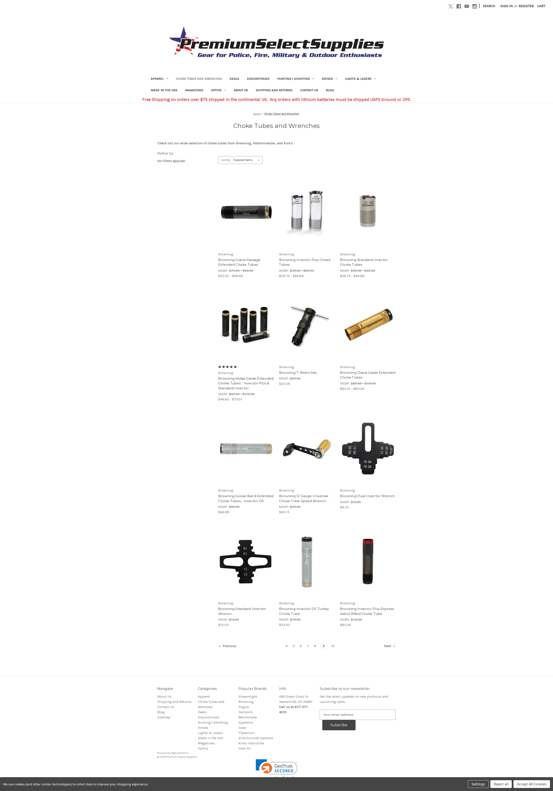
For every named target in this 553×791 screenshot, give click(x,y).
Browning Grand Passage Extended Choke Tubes (239, 262)
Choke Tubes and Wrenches (199, 79)
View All (244, 748)
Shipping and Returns (274, 90)
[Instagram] (474, 6)
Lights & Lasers (358, 79)
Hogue (243, 707)
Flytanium (246, 733)
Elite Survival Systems (255, 738)
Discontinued (258, 79)
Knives (327, 79)
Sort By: (226, 160)
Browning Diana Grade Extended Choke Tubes (367, 375)
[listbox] (247, 160)
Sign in (507, 6)
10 (333, 646)
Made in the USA (164, 90)
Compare (244, 212)
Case (242, 728)
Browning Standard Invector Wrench (242, 611)
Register (526, 6)
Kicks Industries (251, 743)
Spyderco (245, 722)
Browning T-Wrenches (298, 373)
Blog (330, 90)
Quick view (242, 204)
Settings (478, 784)
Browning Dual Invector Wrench (367, 496)
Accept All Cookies (532, 784)
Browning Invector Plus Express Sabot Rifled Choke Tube (367, 611)
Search (489, 6)
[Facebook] (458, 6)
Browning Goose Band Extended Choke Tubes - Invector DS (245, 498)
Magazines (194, 90)
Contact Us (309, 90)
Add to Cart (307, 457)
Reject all (501, 784)
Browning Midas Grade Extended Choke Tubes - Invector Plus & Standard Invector (245, 383)
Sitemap (163, 717)
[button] (276, 770)
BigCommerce (180, 752)
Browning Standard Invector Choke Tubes (364, 262)
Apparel (157, 79)
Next (388, 646)
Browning (246, 702)
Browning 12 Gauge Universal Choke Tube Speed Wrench (303, 498)
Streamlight (247, 696)
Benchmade (247, 717)
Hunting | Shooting (293, 79)
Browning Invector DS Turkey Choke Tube (304, 611)
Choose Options (246, 221)
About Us (241, 90)
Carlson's (245, 712)
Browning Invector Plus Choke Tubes (305, 262)
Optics (216, 90)
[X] (450, 6)
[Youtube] (466, 6)
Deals (234, 79)
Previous (229, 646)
